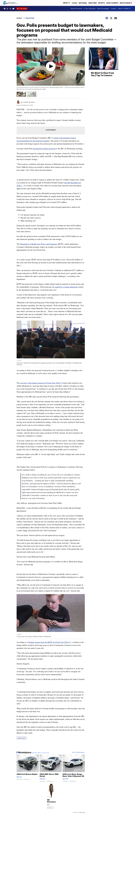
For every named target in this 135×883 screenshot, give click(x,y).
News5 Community (76, 8)
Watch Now (125, 3)
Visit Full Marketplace (78, 752)
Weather (92, 3)
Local (74, 3)
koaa (10, 8)
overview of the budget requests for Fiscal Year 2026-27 (41, 383)
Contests (113, 8)
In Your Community (89, 8)
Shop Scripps (112, 3)
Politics (30, 18)
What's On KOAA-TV (124, 8)
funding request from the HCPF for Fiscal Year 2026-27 (49, 642)
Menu (65, 3)
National (83, 3)
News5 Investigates (103, 8)
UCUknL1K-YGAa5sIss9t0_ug (13, 8)
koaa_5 (8, 8)
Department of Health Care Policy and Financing (38, 244)
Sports (101, 3)
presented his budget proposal (44, 148)
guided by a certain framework (66, 287)
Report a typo (22, 738)
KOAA (5, 8)
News (19, 18)
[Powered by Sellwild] (82, 812)
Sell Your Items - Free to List (40, 753)
